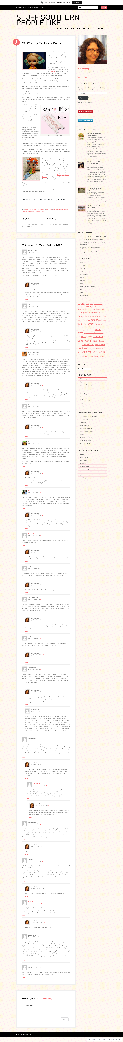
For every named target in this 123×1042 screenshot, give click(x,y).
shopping (102, 333)
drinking (102, 309)
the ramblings (84, 394)
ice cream (103, 320)
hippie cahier (83, 382)
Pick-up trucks (84, 330)
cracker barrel (100, 306)
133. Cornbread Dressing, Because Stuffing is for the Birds (92, 243)
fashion (43, 209)
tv (94, 356)
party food (94, 326)
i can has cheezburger (86, 428)
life (54, 209)
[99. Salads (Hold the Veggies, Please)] (82, 137)
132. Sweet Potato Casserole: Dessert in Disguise (90, 248)
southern (89, 336)
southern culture (30, 211)
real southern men (85, 388)
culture (79, 309)
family (99, 312)
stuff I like (83, 289)
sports (97, 348)
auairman (31, 966)
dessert (92, 309)
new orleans (89, 326)
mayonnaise (58, 163)
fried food (103, 316)
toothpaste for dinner (85, 440)
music (84, 326)
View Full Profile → (83, 77)
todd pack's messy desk (86, 400)
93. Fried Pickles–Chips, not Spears (60, 224)
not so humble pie (85, 469)
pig (87, 330)
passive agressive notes (86, 431)
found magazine (84, 425)
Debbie (30, 491)
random (66, 209)
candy (101, 304)
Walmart (53, 71)
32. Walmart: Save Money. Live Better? (95, 206)
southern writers (91, 348)
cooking (89, 306)
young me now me (85, 443)
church (84, 306)
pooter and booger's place (87, 385)
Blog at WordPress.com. (23, 1034)
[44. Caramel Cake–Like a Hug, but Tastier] (82, 191)
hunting (99, 320)
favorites (94, 316)
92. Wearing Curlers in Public (42, 43)
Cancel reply (47, 998)
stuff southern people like (47, 20)
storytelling (100, 348)
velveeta (96, 356)
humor (50, 209)
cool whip (95, 306)
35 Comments (26, 220)
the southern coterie (85, 397)
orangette (82, 472)
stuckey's (80, 352)
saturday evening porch (86, 391)
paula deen (99, 327)
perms (79, 330)
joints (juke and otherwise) (87, 286)
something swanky (85, 478)
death (86, 309)
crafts (104, 306)
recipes (81, 332)
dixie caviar (83, 463)
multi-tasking (59, 209)
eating (81, 312)
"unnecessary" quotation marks (88, 416)
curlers (39, 209)
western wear (101, 356)
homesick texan (84, 466)
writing (79, 358)
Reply (23, 278)
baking (83, 303)
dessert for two (84, 460)
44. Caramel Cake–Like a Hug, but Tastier (95, 189)
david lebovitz (84, 457)
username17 (37, 783)
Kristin (30, 901)
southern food (93, 340)
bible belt (91, 304)
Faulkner (89, 316)
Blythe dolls (33, 209)
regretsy (82, 434)
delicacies (82, 265)
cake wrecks (83, 422)
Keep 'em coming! (87, 83)
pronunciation (91, 330)
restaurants (89, 333)
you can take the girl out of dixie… (81, 28)
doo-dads (53, 220)
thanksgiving (85, 356)
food (99, 315)
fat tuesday (85, 316)
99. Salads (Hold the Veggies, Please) (94, 134)
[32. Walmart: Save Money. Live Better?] (82, 209)
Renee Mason (32, 534)
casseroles (80, 306)
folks (81, 283)
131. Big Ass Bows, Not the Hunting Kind (91, 252)
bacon (79, 304)
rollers (24, 211)
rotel (99, 333)
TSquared (83, 403)
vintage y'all (83, 406)
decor (88, 309)
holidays (88, 320)
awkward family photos (86, 419)
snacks (79, 337)
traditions (82, 292)
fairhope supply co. (85, 379)
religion (85, 333)
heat (84, 320)
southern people (40, 211)
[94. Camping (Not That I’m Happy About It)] (82, 165)
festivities (82, 280)
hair (47, 209)
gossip (79, 320)
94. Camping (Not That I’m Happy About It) (95, 162)
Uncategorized (84, 295)
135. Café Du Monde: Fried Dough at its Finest (93, 236)
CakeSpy (82, 454)
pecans (104, 327)
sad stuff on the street (86, 437)
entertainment (84, 274)
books (95, 304)
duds (81, 271)
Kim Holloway (83, 69)
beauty (27, 209)
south (83, 336)
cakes (98, 304)
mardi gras (100, 324)
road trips (95, 333)
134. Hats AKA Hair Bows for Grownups (91, 239)
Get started (77, 2)
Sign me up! (83, 98)
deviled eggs (97, 309)
